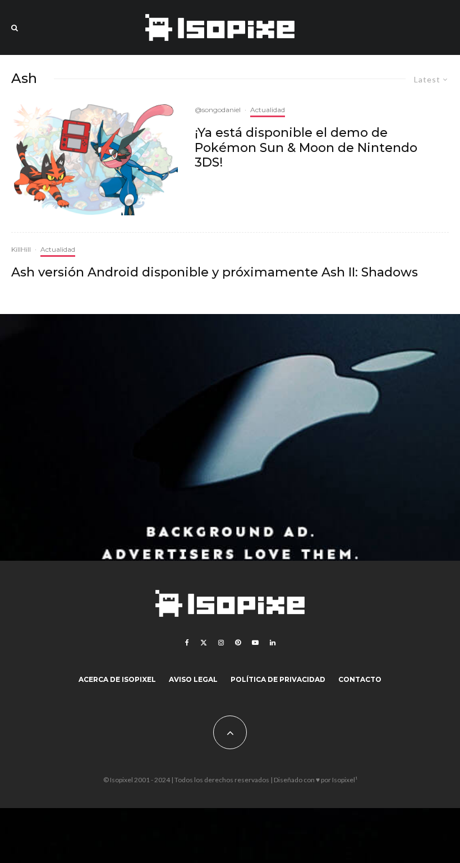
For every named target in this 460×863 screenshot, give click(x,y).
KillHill (21, 249)
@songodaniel (218, 109)
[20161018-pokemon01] (94, 159)
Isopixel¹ (344, 780)
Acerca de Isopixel (117, 679)
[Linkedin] (272, 643)
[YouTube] (255, 643)
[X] (204, 643)
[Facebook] (187, 643)
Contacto (359, 679)
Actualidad (267, 109)
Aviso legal (193, 679)
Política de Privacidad (278, 679)
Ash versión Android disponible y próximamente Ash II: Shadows (214, 272)
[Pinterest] (237, 643)
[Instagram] (221, 643)
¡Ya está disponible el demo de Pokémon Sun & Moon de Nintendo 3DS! (306, 148)
